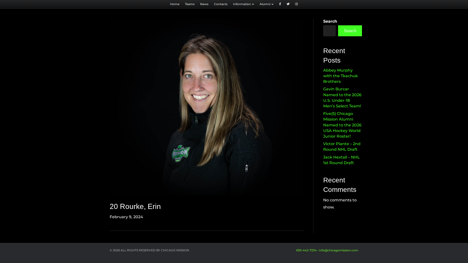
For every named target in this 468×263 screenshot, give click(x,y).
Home (174, 4)
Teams (190, 4)
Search (330, 21)
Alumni (265, 4)
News (204, 4)
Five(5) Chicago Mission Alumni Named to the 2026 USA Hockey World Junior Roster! (342, 125)
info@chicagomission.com (338, 250)
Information (242, 4)
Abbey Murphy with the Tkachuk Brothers (340, 76)
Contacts (220, 4)
